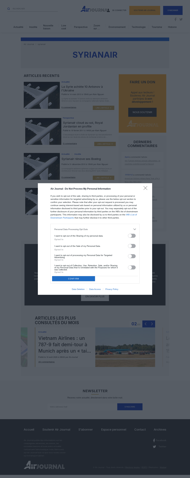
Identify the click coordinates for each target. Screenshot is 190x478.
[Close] (146, 189)
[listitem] (95, 229)
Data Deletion (78, 289)
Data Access (95, 289)
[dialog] (95, 239)
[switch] (132, 236)
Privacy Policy (111, 289)
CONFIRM (73, 279)
